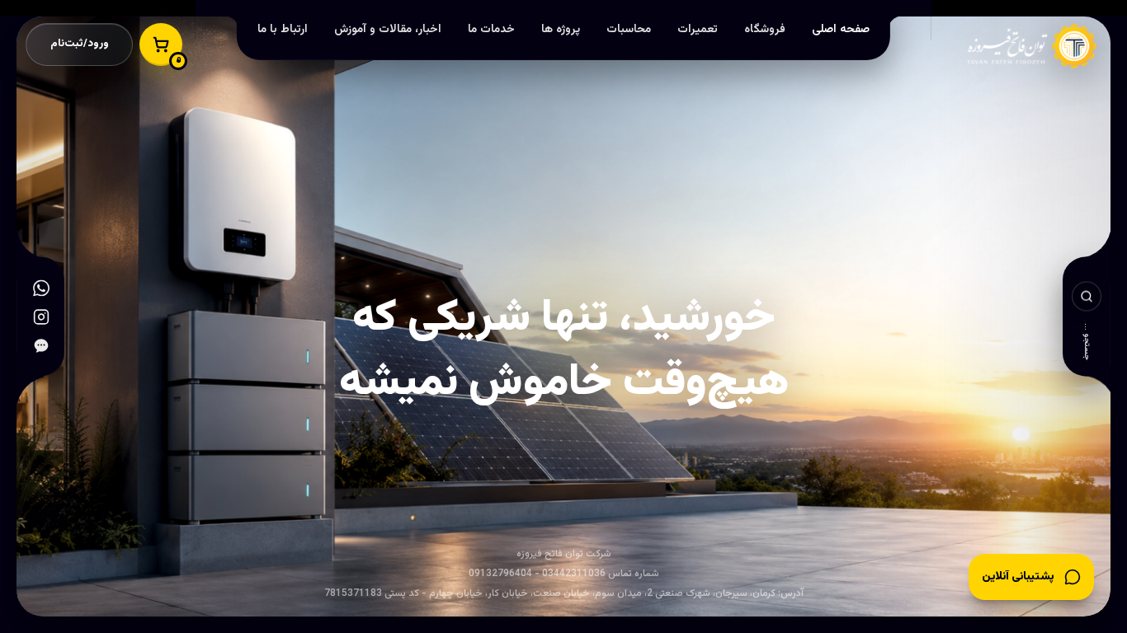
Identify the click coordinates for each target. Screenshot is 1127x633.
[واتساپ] (41, 288)
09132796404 (500, 573)
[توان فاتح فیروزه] (1046, 37)
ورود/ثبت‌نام (79, 43)
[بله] (41, 345)
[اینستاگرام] (41, 316)
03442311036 (574, 573)
